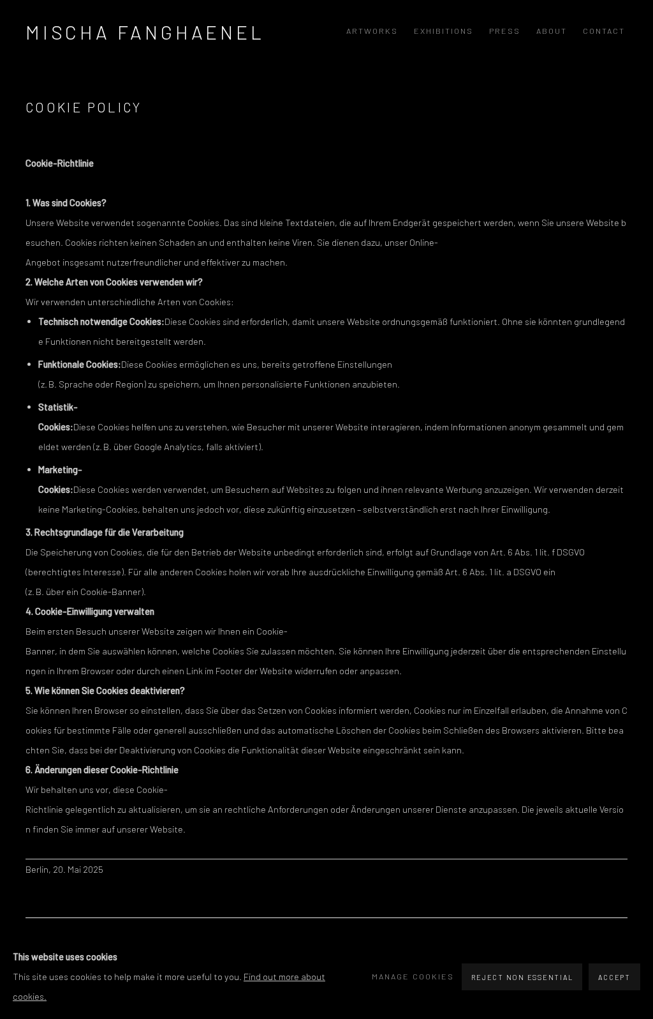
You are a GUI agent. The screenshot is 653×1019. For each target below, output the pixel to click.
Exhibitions (443, 31)
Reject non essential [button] (522, 977)
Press (504, 31)
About (551, 31)
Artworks (372, 31)
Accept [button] (614, 977)
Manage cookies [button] (413, 976)
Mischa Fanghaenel (145, 31)
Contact (604, 31)
